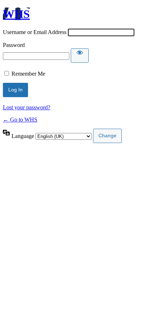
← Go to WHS (20, 120)
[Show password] (80, 55)
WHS (16, 14)
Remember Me (28, 74)
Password (14, 45)
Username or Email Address (34, 32)
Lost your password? (26, 107)
